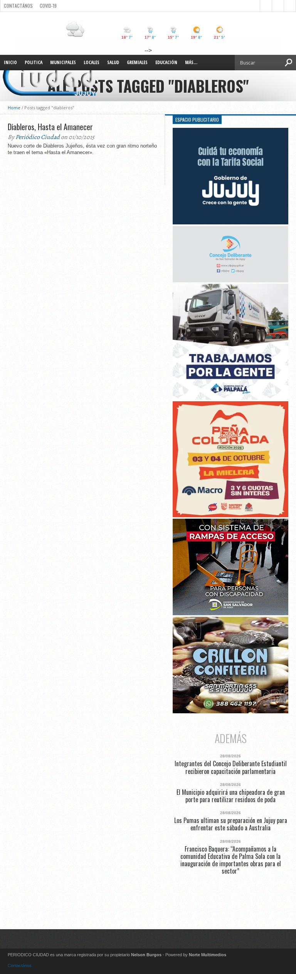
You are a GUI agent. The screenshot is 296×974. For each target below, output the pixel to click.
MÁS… (191, 62)
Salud (113, 62)
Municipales (63, 62)
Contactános (20, 965)
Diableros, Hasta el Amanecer (50, 126)
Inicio (10, 62)
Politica (33, 62)
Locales (91, 62)
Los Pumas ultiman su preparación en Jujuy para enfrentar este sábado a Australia (230, 824)
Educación (166, 62)
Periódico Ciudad (37, 137)
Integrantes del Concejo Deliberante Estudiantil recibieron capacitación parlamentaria (231, 767)
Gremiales (137, 62)
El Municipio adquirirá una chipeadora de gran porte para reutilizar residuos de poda (231, 796)
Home (14, 107)
